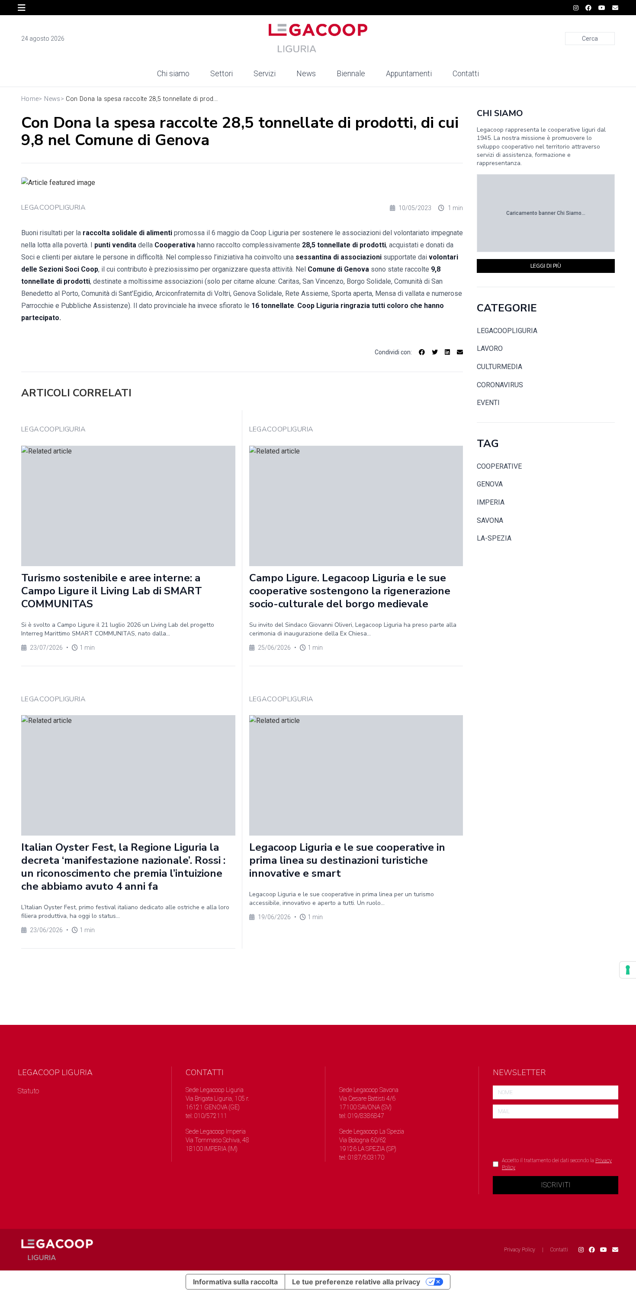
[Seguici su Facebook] (588, 7)
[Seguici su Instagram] (575, 7)
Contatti (466, 73)
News (306, 73)
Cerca (590, 38)
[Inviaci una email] (615, 7)
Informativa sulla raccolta (235, 1281)
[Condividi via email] (460, 352)
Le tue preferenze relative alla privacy (356, 1281)
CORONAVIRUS (500, 385)
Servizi (265, 73)
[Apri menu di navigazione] (22, 8)
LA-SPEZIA (494, 538)
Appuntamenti (409, 73)
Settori (221, 73)
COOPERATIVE (499, 466)
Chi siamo (173, 73)
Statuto (28, 1091)
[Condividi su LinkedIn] (447, 352)
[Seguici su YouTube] (601, 7)
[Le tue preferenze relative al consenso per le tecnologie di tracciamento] (628, 970)
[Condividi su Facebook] (422, 352)
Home (30, 99)
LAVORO (490, 348)
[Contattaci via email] (615, 1249)
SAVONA (490, 520)
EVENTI (488, 403)
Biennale (351, 73)
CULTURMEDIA (499, 367)
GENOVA (490, 484)
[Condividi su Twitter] (435, 352)
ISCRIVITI (556, 1185)
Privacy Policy (519, 1250)
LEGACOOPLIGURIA (53, 207)
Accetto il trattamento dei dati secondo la (557, 1163)
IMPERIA (490, 502)
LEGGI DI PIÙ (545, 265)
